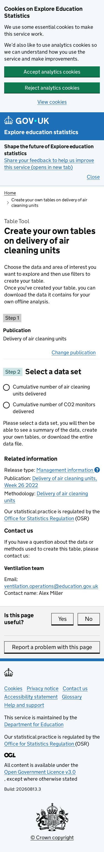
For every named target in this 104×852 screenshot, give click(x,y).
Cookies (13, 688)
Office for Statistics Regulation (39, 518)
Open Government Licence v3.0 (40, 772)
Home (10, 193)
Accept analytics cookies (52, 72)
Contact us (75, 688)
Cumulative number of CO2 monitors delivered (54, 408)
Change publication (74, 352)
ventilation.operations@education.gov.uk (51, 586)
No (92, 618)
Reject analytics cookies (52, 88)
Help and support (24, 705)
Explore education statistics (41, 132)
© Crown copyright (52, 837)
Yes (65, 618)
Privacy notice (43, 688)
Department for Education (34, 724)
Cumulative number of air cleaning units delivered (51, 390)
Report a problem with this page (52, 647)
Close (93, 177)
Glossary (72, 697)
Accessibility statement (31, 697)
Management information (67, 470)
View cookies (52, 102)
